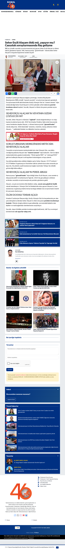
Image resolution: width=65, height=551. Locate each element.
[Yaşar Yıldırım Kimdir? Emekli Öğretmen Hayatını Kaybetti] (46, 320)
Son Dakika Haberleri (45, 484)
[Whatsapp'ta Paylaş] (12, 93)
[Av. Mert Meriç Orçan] (9, 461)
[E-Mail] (16, 261)
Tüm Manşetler (44, 482)
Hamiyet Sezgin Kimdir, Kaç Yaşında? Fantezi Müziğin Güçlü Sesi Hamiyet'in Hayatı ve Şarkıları (44, 309)
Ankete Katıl (11, 399)
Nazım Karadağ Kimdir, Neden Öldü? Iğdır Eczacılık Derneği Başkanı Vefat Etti (31, 547)
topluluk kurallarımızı (20, 375)
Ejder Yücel (17, 467)
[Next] (26, 515)
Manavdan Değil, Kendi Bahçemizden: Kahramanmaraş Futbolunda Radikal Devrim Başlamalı (36, 470)
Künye (8, 520)
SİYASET (25, 11)
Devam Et (17, 258)
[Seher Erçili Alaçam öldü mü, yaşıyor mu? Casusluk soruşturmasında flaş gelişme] (32, 75)
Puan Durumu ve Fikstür (46, 480)
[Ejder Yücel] (9, 469)
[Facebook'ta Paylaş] (7, 93)
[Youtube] (23, 515)
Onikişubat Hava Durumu (46, 477)
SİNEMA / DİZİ (54, 11)
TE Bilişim (36, 532)
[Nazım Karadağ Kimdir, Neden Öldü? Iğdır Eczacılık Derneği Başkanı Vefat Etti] (19, 277)
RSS (18, 527)
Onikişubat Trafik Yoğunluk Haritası (49, 479)
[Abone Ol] (58, 93)
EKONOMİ (33, 11)
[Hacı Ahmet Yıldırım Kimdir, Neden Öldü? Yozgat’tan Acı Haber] (19, 320)
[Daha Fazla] (15, 93)
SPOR (39, 11)
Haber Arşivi (43, 486)
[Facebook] (15, 515)
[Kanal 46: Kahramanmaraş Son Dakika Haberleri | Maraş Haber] (11, 4)
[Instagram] (20, 515)
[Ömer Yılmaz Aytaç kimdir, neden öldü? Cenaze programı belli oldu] (46, 277)
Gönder (9, 369)
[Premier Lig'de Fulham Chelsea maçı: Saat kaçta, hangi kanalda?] (19, 298)
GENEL (14, 39)
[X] (18, 515)
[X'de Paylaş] (9, 93)
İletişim (35, 520)
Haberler (7, 39)
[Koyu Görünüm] (54, 5)
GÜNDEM (18, 11)
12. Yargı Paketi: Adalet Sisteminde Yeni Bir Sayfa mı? (29, 462)
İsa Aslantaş (19, 252)
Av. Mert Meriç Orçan (21, 460)
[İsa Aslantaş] (10, 253)
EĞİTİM (45, 11)
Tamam (31, 538)
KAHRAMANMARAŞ (7, 11)
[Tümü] (58, 389)
